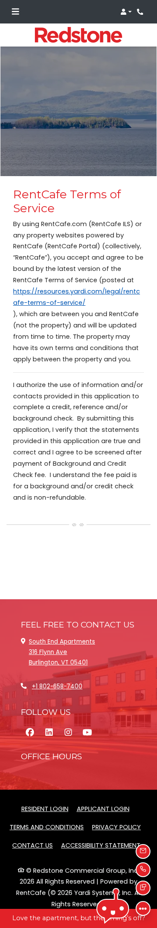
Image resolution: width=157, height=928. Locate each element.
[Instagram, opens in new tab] (68, 732)
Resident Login (44, 808)
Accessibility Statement (100, 845)
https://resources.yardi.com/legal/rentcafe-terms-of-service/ (76, 297)
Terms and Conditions (47, 826)
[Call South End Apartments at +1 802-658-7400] (141, 11)
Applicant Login (103, 808)
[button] (126, 11)
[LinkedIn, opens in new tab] (49, 732)
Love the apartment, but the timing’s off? (78, 918)
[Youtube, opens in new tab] (87, 732)
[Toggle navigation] (15, 11)
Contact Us (32, 845)
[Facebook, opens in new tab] (29, 732)
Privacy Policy (116, 826)
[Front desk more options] (143, 908)
